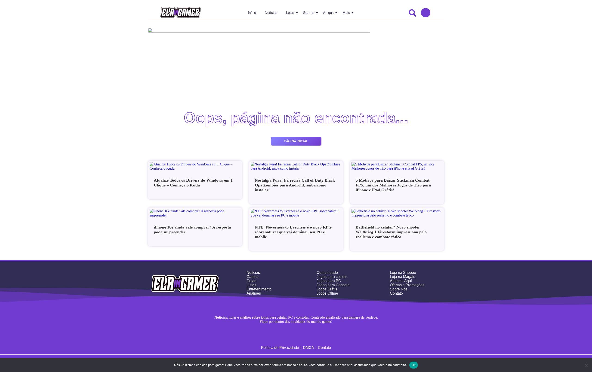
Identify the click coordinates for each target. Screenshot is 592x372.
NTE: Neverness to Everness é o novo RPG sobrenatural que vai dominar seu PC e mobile (293, 232)
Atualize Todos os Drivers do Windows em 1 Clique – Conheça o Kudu (193, 182)
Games (308, 13)
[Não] (586, 365)
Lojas (290, 13)
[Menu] (425, 12)
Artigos (328, 13)
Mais (346, 13)
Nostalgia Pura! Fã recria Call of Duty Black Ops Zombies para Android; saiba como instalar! (295, 185)
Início (252, 13)
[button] (413, 12)
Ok (414, 365)
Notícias (271, 13)
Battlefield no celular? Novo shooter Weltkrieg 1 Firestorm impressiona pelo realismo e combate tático (391, 232)
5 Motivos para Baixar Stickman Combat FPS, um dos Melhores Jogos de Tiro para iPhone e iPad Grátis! (393, 185)
